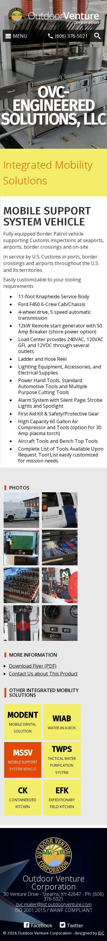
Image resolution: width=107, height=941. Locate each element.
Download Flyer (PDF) (32, 666)
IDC (101, 933)
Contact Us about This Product (43, 673)
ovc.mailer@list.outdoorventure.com (54, 904)
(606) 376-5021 (71, 36)
